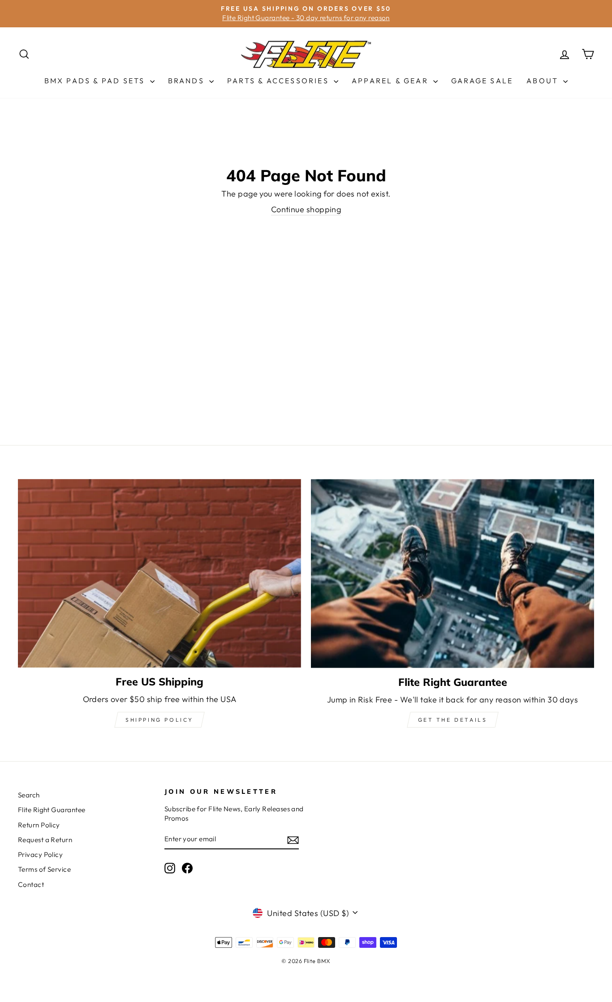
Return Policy (39, 825)
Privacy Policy (40, 854)
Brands (187, 80)
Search (29, 795)
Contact (31, 884)
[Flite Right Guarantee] (452, 573)
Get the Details (452, 719)
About (543, 80)
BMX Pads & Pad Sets (96, 80)
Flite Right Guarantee (51, 809)
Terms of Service (44, 869)
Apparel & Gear (391, 80)
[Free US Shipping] (159, 573)
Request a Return (45, 839)
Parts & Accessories (279, 80)
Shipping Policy (159, 719)
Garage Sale (482, 80)
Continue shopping (306, 209)
